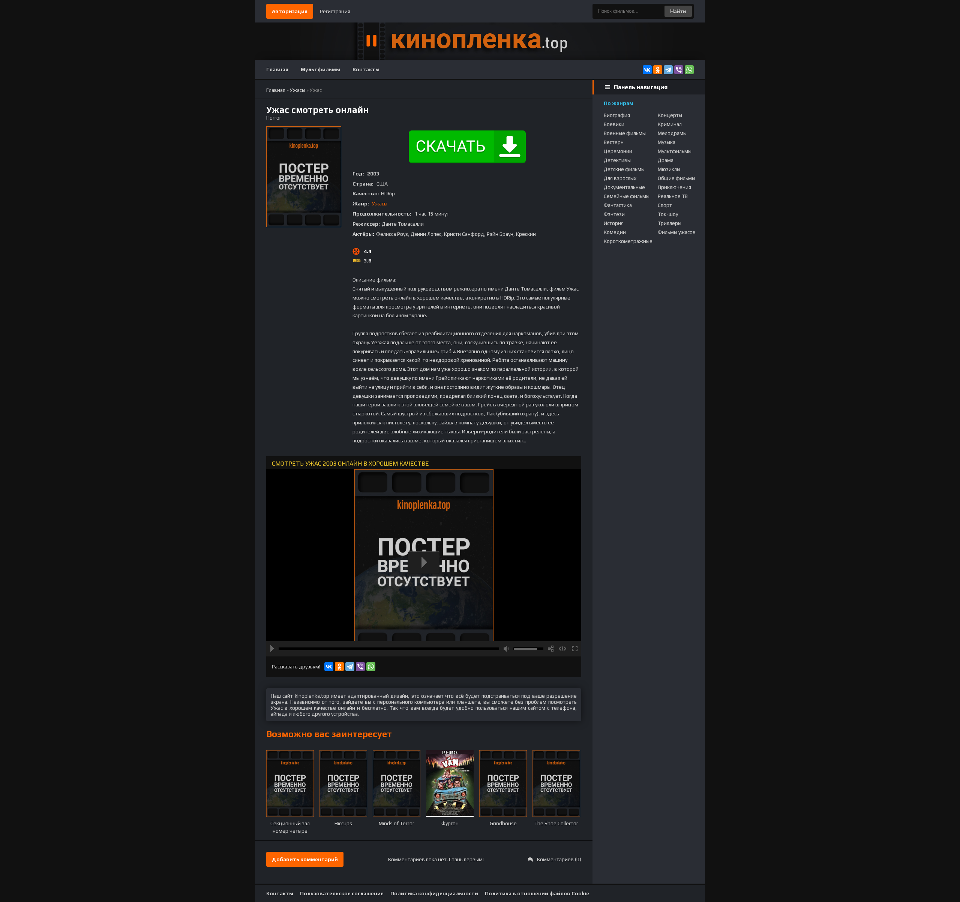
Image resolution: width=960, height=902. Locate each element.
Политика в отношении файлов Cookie (537, 893)
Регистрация (335, 11)
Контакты (366, 69)
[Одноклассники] (657, 69)
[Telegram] (668, 69)
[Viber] (678, 69)
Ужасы (379, 204)
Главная (277, 69)
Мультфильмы (320, 69)
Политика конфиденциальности (434, 893)
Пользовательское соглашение (342, 893)
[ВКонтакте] (647, 69)
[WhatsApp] (689, 69)
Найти (678, 11)
